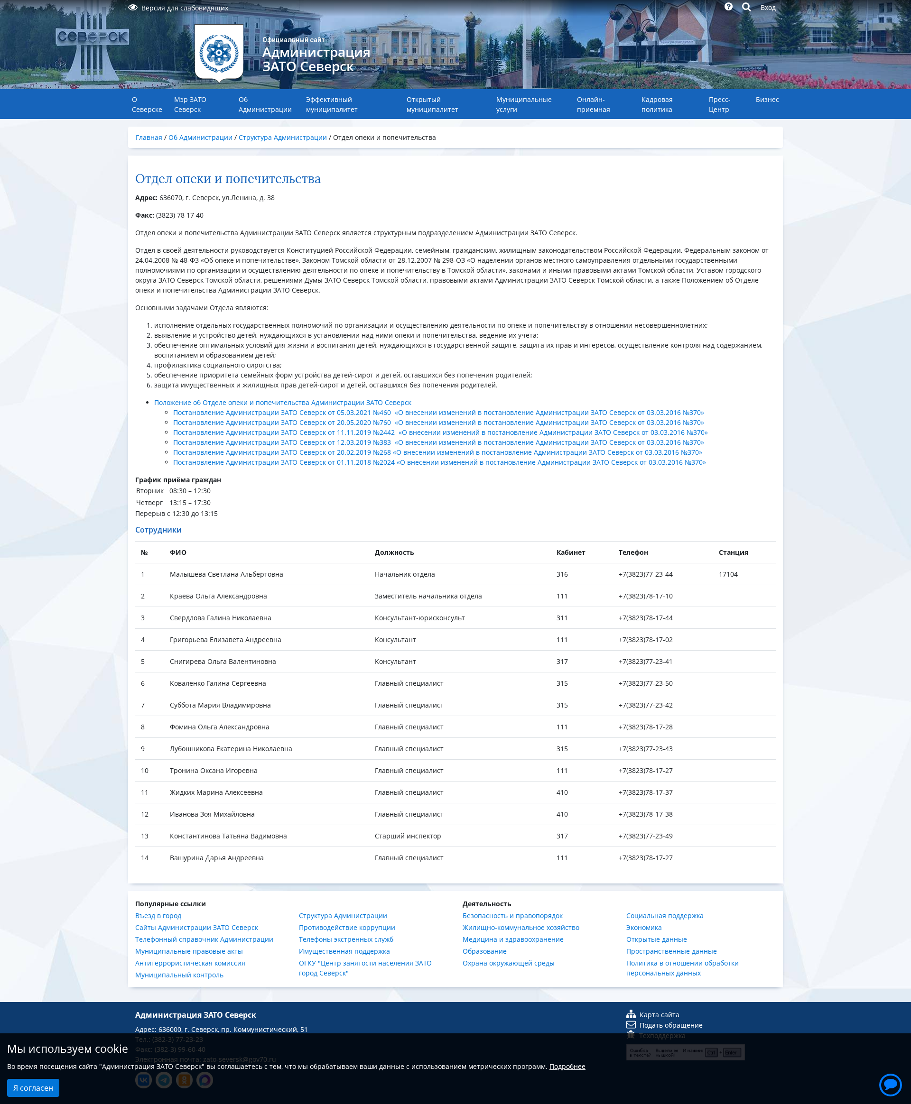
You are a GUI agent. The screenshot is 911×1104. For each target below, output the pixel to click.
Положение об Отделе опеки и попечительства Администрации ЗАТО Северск (282, 402)
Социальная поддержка (665, 915)
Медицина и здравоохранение (513, 939)
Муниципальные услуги (524, 104)
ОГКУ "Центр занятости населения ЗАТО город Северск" (365, 967)
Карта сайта (659, 1014)
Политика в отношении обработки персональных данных (682, 967)
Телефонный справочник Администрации (204, 939)
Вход (768, 7)
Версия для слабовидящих (184, 7)
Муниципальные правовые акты (189, 951)
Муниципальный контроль (179, 974)
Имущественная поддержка (344, 951)
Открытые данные (656, 939)
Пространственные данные (671, 951)
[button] (890, 1083)
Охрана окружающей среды (509, 962)
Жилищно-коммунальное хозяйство (521, 927)
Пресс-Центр (720, 104)
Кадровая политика (657, 104)
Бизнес (767, 99)
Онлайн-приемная (593, 104)
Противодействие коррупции (347, 927)
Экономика (644, 927)
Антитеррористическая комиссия (190, 962)
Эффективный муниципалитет (332, 104)
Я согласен (33, 1088)
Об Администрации (265, 104)
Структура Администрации (343, 915)
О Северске (147, 104)
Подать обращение (671, 1025)
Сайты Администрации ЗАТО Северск (196, 927)
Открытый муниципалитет (432, 104)
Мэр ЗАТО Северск (190, 104)
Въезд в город (158, 915)
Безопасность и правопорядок (513, 915)
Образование (485, 951)
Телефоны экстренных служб (346, 939)
